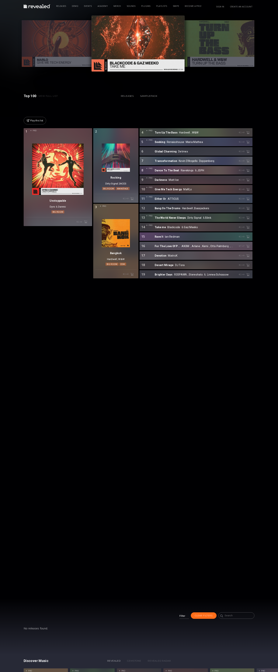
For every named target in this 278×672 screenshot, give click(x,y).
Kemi (205, 246)
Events (88, 6)
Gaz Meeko (191, 227)
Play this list (36, 120)
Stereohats (196, 274)
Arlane (196, 246)
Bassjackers (201, 208)
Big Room (58, 212)
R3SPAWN (180, 274)
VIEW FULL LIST (48, 95)
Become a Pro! (193, 6)
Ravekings (187, 170)
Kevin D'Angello (188, 160)
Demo (75, 6)
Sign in (220, 6)
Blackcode (173, 227)
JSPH (200, 170)
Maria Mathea (194, 142)
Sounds (131, 6)
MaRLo (187, 189)
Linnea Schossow (218, 274)
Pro (35, 131)
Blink (208, 217)
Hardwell (112, 259)
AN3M (185, 246)
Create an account (241, 6)
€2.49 (80, 222)
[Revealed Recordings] (37, 6)
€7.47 (242, 246)
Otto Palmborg (219, 246)
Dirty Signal (111, 183)
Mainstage (122, 188)
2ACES (122, 183)
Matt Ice (174, 179)
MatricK (172, 255)
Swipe (176, 6)
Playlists (161, 6)
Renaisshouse (175, 142)
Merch (117, 6)
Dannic (62, 206)
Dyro (52, 206)
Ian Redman (172, 236)
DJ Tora (180, 265)
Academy (103, 6)
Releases (61, 6)
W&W (121, 259)
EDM (122, 264)
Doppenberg (206, 160)
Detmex (183, 151)
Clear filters (203, 615)
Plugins (146, 6)
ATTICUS (173, 198)
